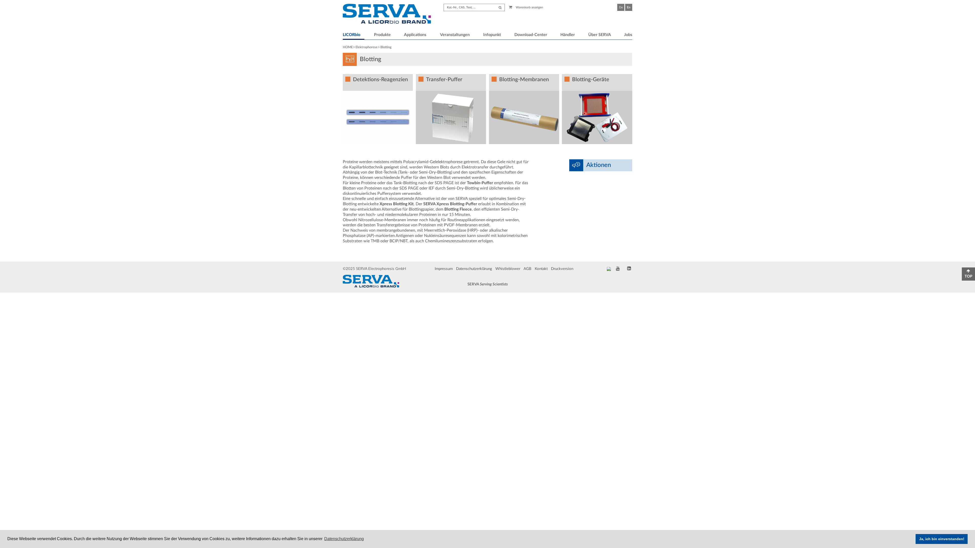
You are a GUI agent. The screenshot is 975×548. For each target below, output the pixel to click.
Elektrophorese (366, 47)
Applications (415, 35)
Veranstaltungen (455, 35)
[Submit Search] (500, 7)
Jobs (628, 35)
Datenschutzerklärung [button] (344, 539)
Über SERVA (599, 35)
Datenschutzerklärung (474, 269)
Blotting (386, 47)
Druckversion (562, 269)
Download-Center (530, 35)
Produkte (382, 35)
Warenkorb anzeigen (529, 7)
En (628, 7)
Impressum (444, 269)
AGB (527, 269)
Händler (567, 35)
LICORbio (351, 35)
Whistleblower (507, 269)
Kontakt (541, 269)
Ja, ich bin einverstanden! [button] (941, 539)
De (621, 7)
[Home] (387, 14)
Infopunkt (492, 35)
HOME (348, 47)
